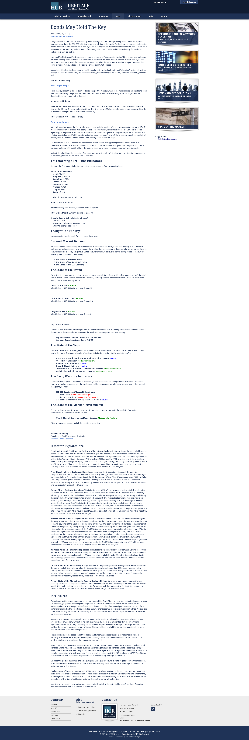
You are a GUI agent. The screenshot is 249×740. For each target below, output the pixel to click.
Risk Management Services (85, 707)
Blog (118, 16)
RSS (153, 709)
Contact (165, 16)
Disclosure (54, 715)
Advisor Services (62, 16)
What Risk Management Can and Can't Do (86, 712)
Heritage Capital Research (62, 439)
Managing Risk (84, 16)
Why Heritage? (134, 16)
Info (151, 16)
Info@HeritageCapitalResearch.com (135, 720)
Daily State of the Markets (62, 36)
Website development (116, 737)
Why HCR (54, 708)
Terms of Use (55, 719)
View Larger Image (60, 86)
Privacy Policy (55, 712)
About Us (103, 16)
